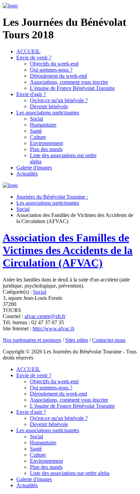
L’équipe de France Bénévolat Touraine (72, 88)
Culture (38, 137)
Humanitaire (43, 125)
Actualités (27, 174)
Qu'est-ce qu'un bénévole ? (59, 100)
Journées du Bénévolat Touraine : (52, 197)
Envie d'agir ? (31, 94)
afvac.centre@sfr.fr (44, 316)
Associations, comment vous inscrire (69, 82)
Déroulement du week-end (58, 76)
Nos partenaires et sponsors (32, 340)
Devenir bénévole (49, 106)
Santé (36, 131)
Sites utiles (76, 340)
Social (36, 119)
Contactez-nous (108, 340)
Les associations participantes (47, 112)
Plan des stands (46, 149)
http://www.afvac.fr (53, 328)
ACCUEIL (28, 51)
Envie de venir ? (33, 57)
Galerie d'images (34, 167)
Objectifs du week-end (54, 64)
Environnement (46, 143)
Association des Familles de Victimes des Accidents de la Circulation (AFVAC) (68, 250)
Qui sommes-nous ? (51, 70)
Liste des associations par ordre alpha (69, 473)
